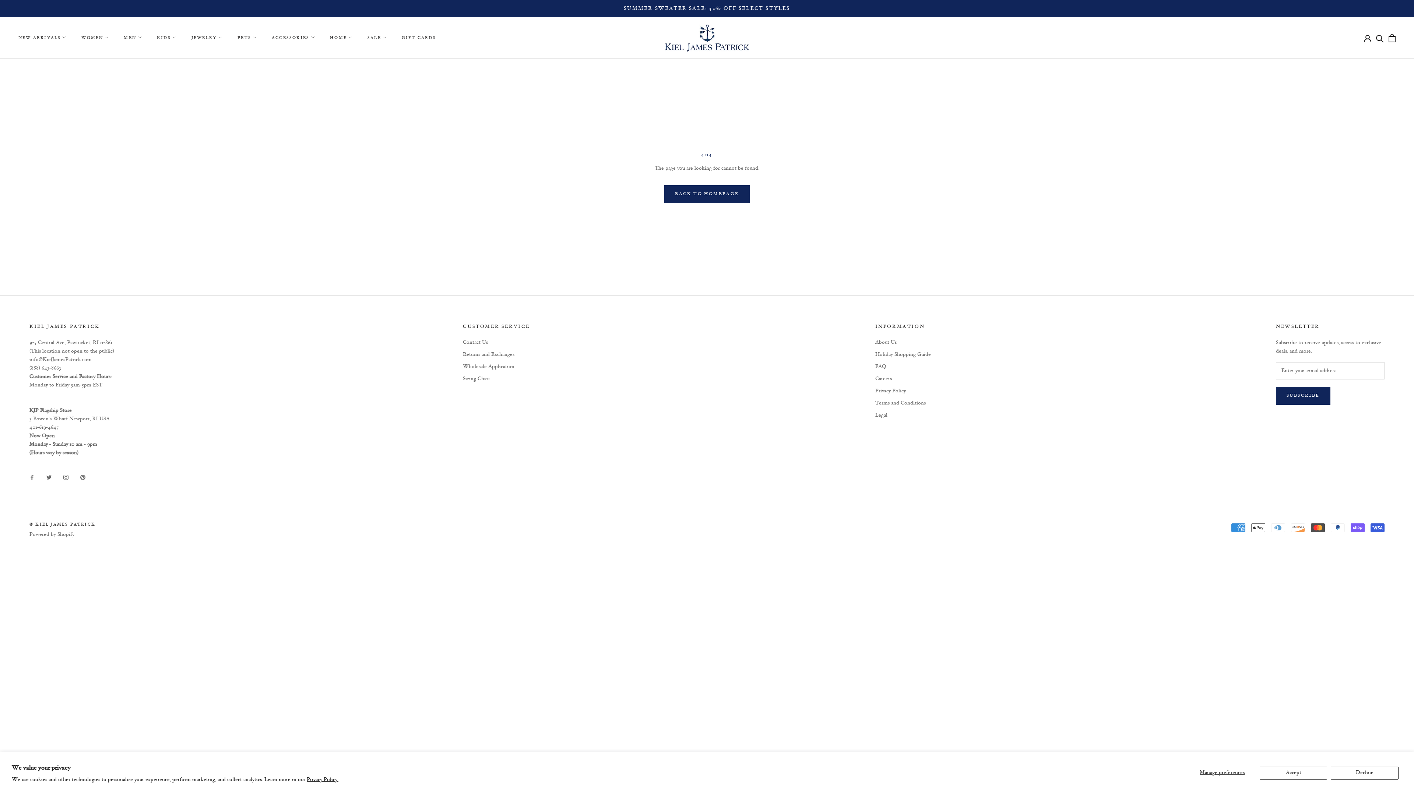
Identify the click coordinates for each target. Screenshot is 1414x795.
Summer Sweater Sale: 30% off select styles (707, 9)
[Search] (1380, 38)
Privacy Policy (890, 391)
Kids (164, 38)
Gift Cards (419, 38)
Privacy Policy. (322, 780)
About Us (886, 342)
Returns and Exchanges (488, 354)
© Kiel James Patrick (62, 524)
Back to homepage (707, 194)
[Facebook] (32, 477)
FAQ (880, 367)
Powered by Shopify (51, 534)
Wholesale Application (488, 367)
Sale (374, 38)
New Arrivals (39, 38)
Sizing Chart (476, 379)
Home (338, 38)
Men (130, 38)
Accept (1293, 773)
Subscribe (1303, 395)
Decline (1364, 773)
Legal (881, 415)
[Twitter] (49, 477)
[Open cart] (1392, 38)
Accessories (290, 38)
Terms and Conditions (900, 403)
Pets (244, 38)
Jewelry (204, 38)
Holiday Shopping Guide (903, 354)
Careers (883, 379)
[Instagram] (65, 477)
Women (92, 38)
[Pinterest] (82, 477)
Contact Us (475, 342)
